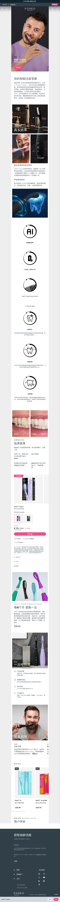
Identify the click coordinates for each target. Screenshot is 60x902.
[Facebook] (44, 874)
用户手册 (16, 566)
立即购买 (18, 67)
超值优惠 (54, 4)
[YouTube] (44, 877)
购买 (56, 899)
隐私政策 (39, 854)
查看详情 (17, 626)
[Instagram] (39, 874)
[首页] (30, 9)
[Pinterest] (44, 881)
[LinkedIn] (39, 881)
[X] (39, 877)
